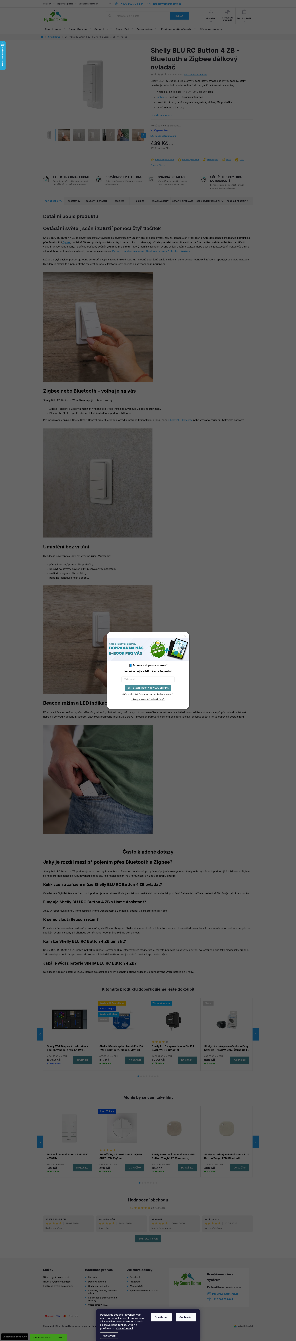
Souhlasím (185, 1317)
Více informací (124, 1328)
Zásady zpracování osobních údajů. (148, 699)
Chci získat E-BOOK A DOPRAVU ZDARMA (148, 688)
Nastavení (109, 1335)
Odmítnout (161, 1317)
